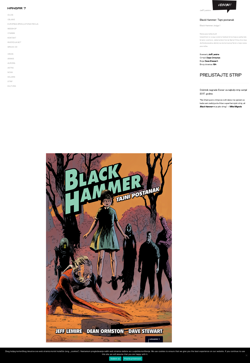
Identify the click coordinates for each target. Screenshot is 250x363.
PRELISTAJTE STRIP (220, 75)
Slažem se (115, 358)
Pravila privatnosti (132, 358)
